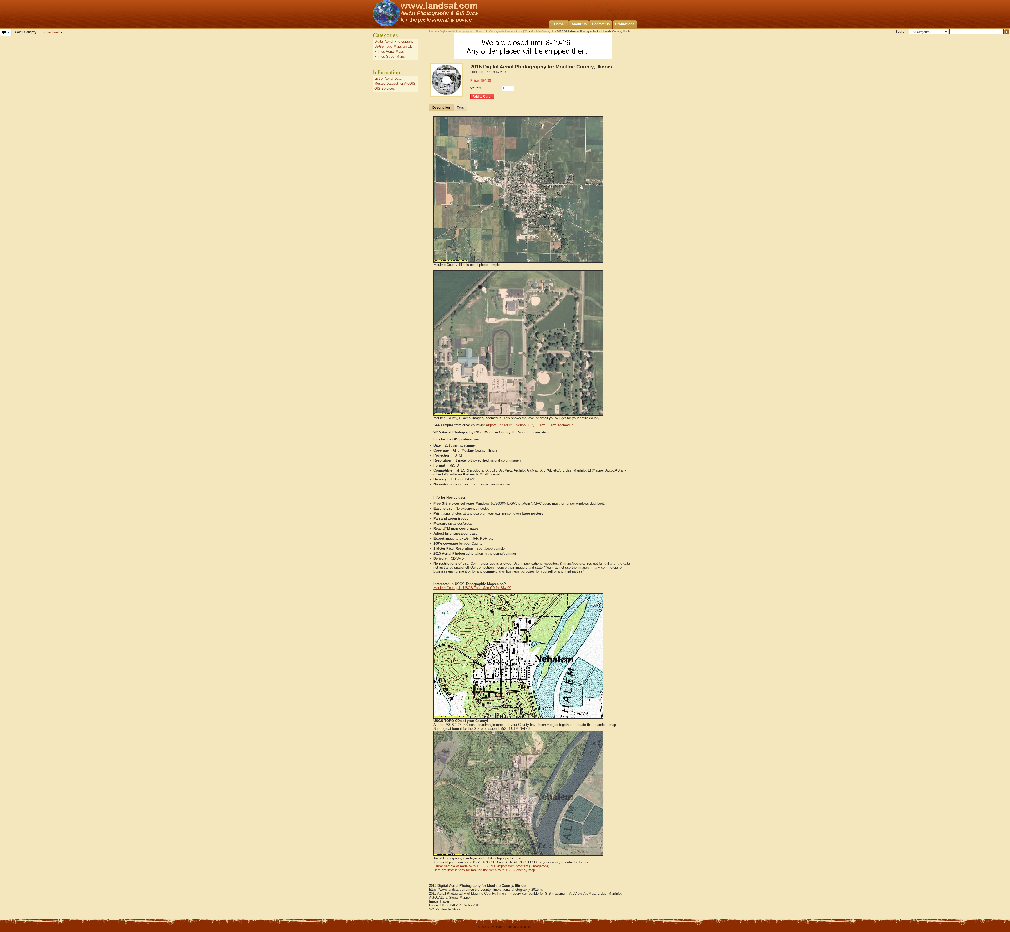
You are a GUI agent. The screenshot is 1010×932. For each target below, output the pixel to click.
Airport (491, 425)
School (521, 425)
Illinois (479, 31)
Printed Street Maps (389, 56)
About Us (579, 24)
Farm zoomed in (560, 425)
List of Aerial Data (387, 78)
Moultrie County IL (542, 31)
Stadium (506, 425)
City (531, 425)
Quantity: (476, 87)
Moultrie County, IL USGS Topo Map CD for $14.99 (472, 588)
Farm (541, 425)
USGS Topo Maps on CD (393, 46)
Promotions (624, 24)
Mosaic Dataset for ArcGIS (394, 83)
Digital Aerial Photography (456, 31)
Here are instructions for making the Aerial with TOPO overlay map (484, 870)
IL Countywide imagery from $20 (506, 31)
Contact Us (601, 24)
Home (559, 24)
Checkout (51, 32)
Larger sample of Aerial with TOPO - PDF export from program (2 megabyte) (491, 866)
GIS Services (384, 88)
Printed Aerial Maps (389, 51)
